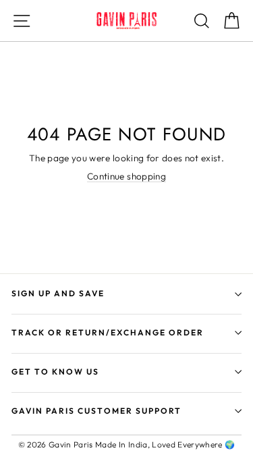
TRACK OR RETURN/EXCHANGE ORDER (107, 332)
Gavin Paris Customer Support (96, 411)
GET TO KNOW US (55, 371)
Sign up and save (58, 293)
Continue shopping (126, 176)
